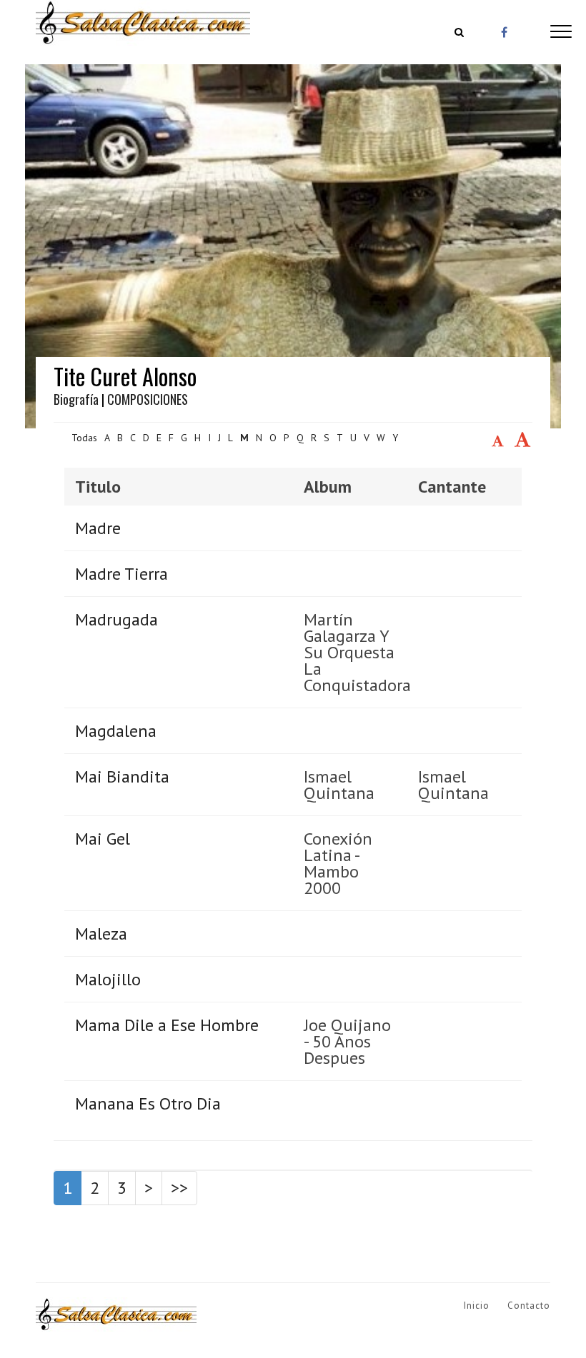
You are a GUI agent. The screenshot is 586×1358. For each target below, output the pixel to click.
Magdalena (116, 731)
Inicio (477, 1305)
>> (179, 1188)
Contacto (528, 1305)
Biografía (76, 399)
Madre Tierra (121, 574)
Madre (98, 528)
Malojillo (108, 979)
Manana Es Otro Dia (148, 1103)
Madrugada (116, 619)
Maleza (101, 933)
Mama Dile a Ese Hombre (167, 1025)
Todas (84, 437)
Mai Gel (102, 839)
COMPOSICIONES (147, 399)
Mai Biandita (122, 776)
